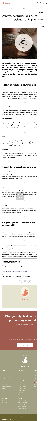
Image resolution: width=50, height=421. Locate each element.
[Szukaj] (37, 3)
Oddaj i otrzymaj (5, 384)
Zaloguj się (4, 400)
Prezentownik (16, 8)
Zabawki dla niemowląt (23, 379)
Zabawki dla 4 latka (22, 386)
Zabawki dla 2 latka (22, 382)
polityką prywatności (29, 339)
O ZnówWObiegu (5, 382)
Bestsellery (20, 375)
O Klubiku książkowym (6, 386)
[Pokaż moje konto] (40, 3)
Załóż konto (4, 402)
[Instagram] (21, 416)
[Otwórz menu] (46, 3)
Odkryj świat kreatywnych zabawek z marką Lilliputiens (16, 276)
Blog (11, 8)
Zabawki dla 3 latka (22, 384)
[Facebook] (25, 416)
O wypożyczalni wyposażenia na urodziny (9, 378)
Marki (19, 394)
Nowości (20, 373)
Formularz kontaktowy (23, 402)
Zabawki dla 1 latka (22, 380)
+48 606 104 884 (21, 404)
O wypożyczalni (5, 375)
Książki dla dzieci (21, 392)
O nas (3, 373)
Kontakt (20, 398)
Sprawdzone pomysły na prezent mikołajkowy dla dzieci (16, 267)
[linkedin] (29, 281)
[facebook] (20, 281)
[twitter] (25, 281)
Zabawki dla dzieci (22, 377)
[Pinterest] (28, 416)
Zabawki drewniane (22, 390)
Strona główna (5, 8)
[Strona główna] (6, 3)
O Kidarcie (4, 388)
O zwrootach (5, 380)
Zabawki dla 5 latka (22, 388)
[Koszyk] (43, 3)
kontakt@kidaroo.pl (22, 406)
